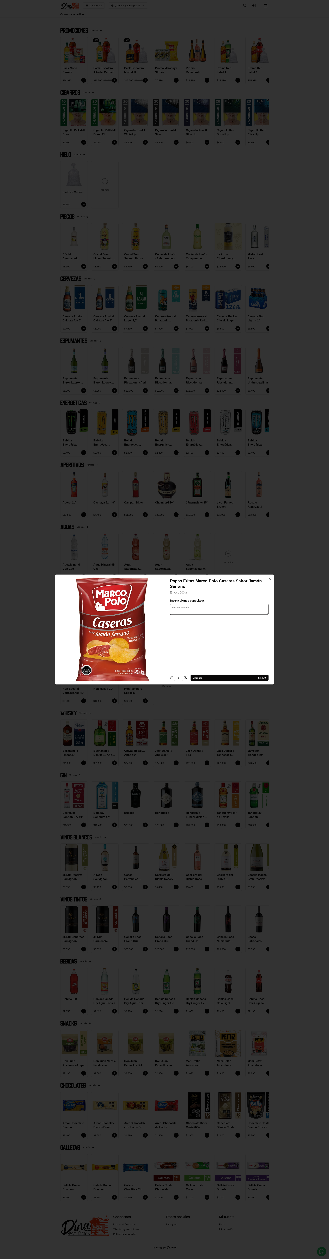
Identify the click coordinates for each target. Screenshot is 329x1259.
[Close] (270, 579)
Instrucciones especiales (187, 600)
